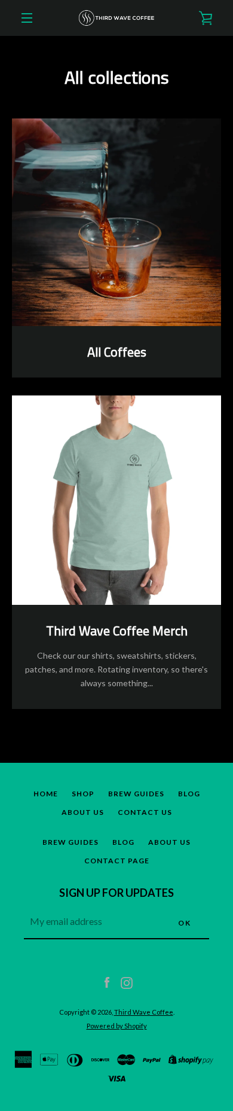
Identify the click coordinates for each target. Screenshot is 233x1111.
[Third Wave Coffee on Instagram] (127, 981)
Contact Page (116, 860)
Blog (189, 793)
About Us (83, 812)
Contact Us (145, 812)
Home (45, 793)
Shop (83, 793)
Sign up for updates (116, 892)
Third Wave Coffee (143, 1012)
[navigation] (27, 18)
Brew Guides (136, 793)
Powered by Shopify (117, 1026)
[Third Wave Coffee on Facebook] (107, 981)
